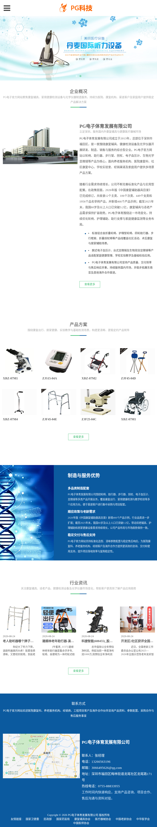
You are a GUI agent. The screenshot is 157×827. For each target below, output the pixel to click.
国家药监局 (63, 819)
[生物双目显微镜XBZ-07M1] (137, 402)
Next (152, 48)
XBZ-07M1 (10, 378)
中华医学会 (143, 819)
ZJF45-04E (49, 419)
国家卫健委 (32, 819)
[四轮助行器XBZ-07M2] (98, 361)
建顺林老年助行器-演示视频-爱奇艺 (66, 641)
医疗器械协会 (103, 819)
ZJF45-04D (128, 378)
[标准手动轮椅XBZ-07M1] (19, 361)
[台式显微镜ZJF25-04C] (98, 402)
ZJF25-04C (89, 419)
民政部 (48, 819)
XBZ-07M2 (89, 378)
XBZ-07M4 (10, 419)
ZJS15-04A (49, 378)
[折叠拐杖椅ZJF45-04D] (137, 361)
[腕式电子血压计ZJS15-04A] (58, 361)
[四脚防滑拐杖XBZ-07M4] (19, 402)
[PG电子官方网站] (78, 8)
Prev (5, 48)
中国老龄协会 (124, 819)
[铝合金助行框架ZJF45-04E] (58, 402)
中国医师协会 (81, 823)
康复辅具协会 (82, 819)
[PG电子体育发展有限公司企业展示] (40, 145)
